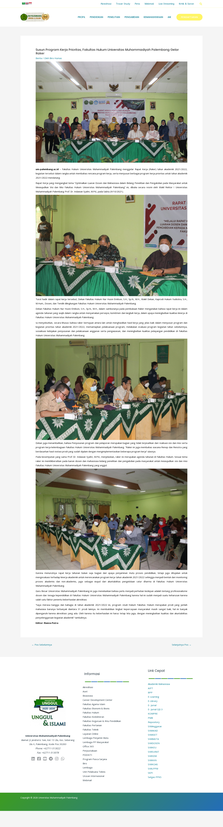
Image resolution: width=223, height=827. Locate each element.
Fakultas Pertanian (92, 725)
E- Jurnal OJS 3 (155, 709)
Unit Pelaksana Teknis (94, 771)
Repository (154, 722)
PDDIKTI (87, 754)
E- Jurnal (152, 705)
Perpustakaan (90, 750)
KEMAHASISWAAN (153, 17)
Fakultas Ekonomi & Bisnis (96, 708)
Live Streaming (166, 3)
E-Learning (153, 696)
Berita (39, 58)
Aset (85, 691)
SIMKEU (152, 747)
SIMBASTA (153, 738)
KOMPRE (153, 713)
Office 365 (88, 746)
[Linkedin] (33, 759)
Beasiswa (88, 695)
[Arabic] (23, 3)
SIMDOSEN (154, 743)
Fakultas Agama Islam (94, 704)
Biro (85, 763)
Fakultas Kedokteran (93, 716)
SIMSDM (152, 755)
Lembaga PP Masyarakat (96, 742)
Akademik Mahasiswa (159, 683)
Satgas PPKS (154, 777)
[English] (26, 3)
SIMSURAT (153, 751)
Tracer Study (123, 3)
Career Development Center (97, 699)
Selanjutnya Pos (181, 644)
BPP (150, 692)
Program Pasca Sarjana (95, 759)
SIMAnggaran (155, 726)
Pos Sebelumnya (42, 644)
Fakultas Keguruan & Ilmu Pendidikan (102, 721)
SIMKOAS (153, 764)
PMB (150, 717)
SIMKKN (152, 760)
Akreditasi (106, 3)
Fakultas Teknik (90, 729)
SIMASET (152, 734)
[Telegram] (51, 759)
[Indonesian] (30, 3)
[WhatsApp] (63, 759)
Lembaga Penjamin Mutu (95, 737)
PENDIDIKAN (96, 17)
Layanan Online (90, 733)
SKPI (150, 772)
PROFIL (81, 17)
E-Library (152, 700)
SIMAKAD (153, 730)
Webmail (149, 3)
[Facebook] (39, 759)
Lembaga (87, 767)
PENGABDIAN (132, 17)
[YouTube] (45, 759)
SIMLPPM (153, 768)
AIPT (150, 688)
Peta (137, 3)
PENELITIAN (114, 17)
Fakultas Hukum (91, 712)
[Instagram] (57, 759)
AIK (169, 17)
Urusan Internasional (93, 775)
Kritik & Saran (186, 3)
